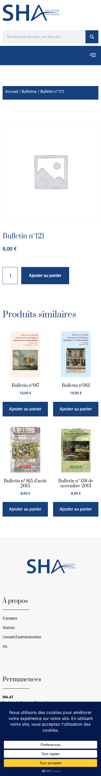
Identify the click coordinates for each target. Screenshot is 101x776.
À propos (10, 618)
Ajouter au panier (45, 275)
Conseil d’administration (22, 637)
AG (5, 646)
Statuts (9, 628)
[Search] (91, 36)
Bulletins (29, 91)
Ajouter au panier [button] (25, 409)
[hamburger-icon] (92, 55)
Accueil (11, 91)
